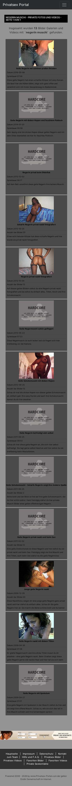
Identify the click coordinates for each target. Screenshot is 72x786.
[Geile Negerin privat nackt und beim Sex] (36, 521)
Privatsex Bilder (52, 757)
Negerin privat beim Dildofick (36, 172)
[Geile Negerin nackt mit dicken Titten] (36, 625)
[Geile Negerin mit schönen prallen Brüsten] (36, 53)
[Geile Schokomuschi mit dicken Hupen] (36, 365)
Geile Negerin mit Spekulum (36, 693)
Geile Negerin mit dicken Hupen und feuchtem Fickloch (36, 120)
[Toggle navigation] (64, 4)
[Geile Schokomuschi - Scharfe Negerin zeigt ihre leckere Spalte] (36, 469)
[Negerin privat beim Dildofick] (36, 157)
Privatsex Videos (12, 760)
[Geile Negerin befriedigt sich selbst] (36, 417)
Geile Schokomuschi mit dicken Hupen (36, 381)
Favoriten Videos (58, 760)
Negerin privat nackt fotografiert (36, 276)
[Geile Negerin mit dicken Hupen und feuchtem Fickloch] (36, 105)
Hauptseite (12, 753)
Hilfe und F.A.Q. (30, 757)
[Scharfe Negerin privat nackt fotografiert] (36, 209)
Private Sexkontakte (37, 763)
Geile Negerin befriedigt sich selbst (36, 433)
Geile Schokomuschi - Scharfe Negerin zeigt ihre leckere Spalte (36, 485)
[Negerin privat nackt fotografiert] (36, 261)
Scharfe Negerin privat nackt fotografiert (36, 224)
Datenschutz (46, 753)
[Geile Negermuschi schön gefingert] (36, 313)
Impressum (29, 753)
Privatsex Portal (16, 5)
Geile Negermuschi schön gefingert (36, 329)
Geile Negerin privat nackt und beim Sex (36, 537)
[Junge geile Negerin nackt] (36, 573)
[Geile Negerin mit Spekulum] (36, 678)
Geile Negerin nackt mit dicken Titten (36, 641)
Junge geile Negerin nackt (36, 589)
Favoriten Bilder (35, 760)
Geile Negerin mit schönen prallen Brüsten (36, 68)
